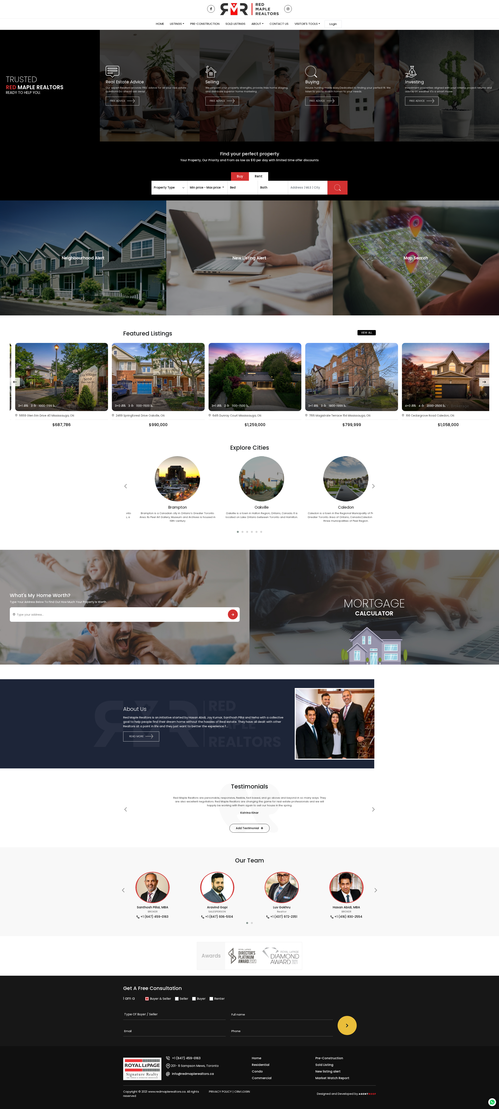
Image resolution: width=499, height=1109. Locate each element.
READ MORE (136, 736)
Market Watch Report (332, 1078)
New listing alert (328, 1071)
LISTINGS (176, 24)
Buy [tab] (240, 176)
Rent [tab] (258, 176)
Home (256, 1058)
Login (333, 24)
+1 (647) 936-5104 (155, 917)
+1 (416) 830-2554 (284, 917)
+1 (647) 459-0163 (186, 1058)
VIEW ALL (366, 333)
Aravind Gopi (152, 907)
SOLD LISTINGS (235, 24)
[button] (237, 532)
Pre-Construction (329, 1058)
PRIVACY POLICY (220, 1091)
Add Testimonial (248, 828)
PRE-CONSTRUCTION (204, 24)
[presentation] (15, 382)
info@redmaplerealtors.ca (193, 1074)
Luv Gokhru (217, 907)
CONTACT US (279, 24)
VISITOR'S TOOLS (306, 24)
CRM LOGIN (242, 1091)
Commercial (262, 1078)
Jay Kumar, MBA (346, 907)
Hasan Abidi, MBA (282, 907)
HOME (160, 24)
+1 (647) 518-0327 (348, 917)
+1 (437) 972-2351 (219, 917)
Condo (257, 1071)
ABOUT (256, 24)
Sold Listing (324, 1065)
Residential (260, 1065)
